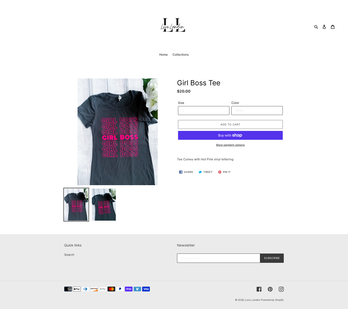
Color (235, 103)
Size (181, 103)
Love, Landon (252, 299)
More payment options (230, 144)
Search (69, 255)
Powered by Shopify (272, 299)
